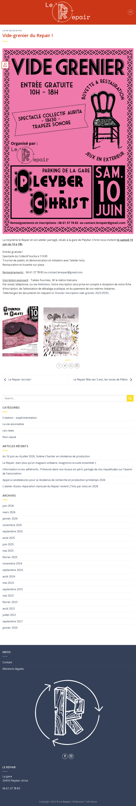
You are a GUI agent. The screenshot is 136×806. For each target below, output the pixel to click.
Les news (8, 430)
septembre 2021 (12, 621)
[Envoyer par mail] (71, 365)
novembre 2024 (12, 563)
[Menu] (130, 12)
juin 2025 (8, 544)
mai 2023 (8, 595)
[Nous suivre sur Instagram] (71, 756)
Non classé (9, 437)
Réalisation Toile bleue (84, 801)
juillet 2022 (9, 615)
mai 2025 (8, 550)
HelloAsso (44, 284)
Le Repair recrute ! (19, 379)
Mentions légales (13, 669)
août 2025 (8, 538)
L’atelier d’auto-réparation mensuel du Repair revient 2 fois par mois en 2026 (50, 486)
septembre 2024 (12, 570)
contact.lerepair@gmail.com (65, 272)
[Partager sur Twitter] (65, 365)
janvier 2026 (10, 518)
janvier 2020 (10, 627)
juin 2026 (8, 506)
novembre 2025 (12, 525)
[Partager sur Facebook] (59, 365)
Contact (7, 662)
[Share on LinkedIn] (77, 365)
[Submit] (130, 398)
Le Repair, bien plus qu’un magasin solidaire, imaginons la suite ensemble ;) (49, 463)
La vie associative (12, 30)
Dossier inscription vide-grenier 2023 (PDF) (81, 293)
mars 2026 (8, 512)
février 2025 (9, 557)
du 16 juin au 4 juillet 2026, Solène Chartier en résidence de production (46, 456)
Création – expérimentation (19, 418)
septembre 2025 (12, 531)
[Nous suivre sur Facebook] (65, 756)
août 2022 (8, 608)
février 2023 (9, 602)
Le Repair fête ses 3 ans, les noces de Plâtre (100, 379)
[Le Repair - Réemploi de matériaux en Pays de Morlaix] (68, 12)
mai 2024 (8, 583)
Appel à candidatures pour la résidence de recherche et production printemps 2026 (53, 480)
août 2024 (8, 576)
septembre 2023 (12, 589)
